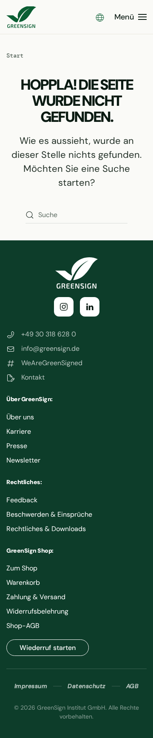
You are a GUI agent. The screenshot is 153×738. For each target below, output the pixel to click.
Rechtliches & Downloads (46, 528)
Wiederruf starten (48, 647)
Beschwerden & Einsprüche (49, 514)
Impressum (31, 686)
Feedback (21, 500)
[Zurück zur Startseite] (21, 17)
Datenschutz (87, 686)
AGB (132, 686)
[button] (100, 17)
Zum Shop (21, 568)
